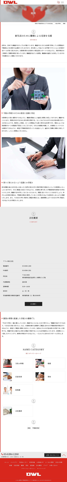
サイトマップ (41, 468)
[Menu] (62, 2)
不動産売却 (35, 428)
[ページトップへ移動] (64, 455)
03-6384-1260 (26, 266)
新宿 (29, 428)
